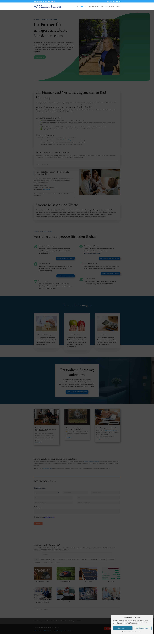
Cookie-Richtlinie (126, 631)
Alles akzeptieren (122, 628)
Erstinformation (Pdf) (133, 623)
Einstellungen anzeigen (142, 628)
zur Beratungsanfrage (130, 622)
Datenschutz (133, 631)
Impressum (139, 631)
